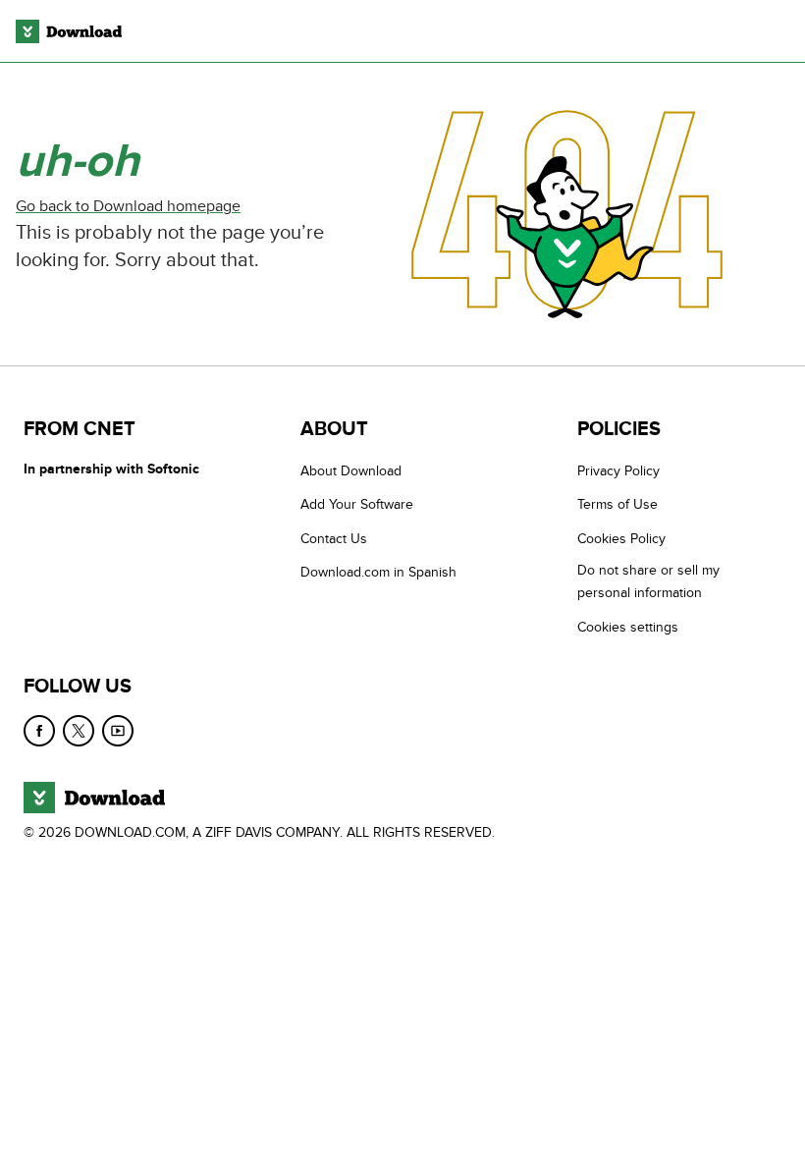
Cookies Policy (621, 538)
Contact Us (333, 538)
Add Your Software (356, 504)
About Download (351, 471)
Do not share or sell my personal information (648, 581)
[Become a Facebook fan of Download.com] (39, 730)
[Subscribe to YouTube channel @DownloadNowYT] (118, 730)
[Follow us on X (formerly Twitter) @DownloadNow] (78, 730)
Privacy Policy (618, 471)
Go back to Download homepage (128, 206)
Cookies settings (627, 627)
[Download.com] (69, 31)
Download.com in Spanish (378, 572)
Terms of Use (617, 504)
